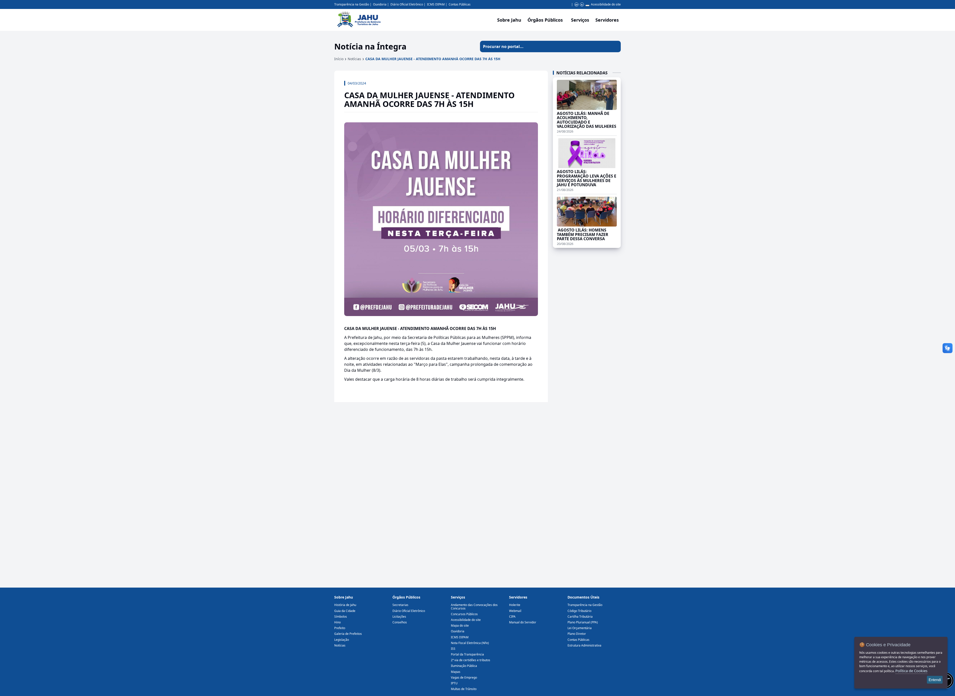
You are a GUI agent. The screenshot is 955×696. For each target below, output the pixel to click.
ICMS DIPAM (436, 4)
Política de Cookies (911, 670)
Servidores (518, 597)
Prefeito (339, 628)
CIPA (512, 616)
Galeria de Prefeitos (348, 634)
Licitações (399, 616)
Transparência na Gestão (351, 4)
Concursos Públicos (464, 614)
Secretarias (400, 605)
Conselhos (399, 622)
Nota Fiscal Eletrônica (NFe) (470, 643)
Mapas (455, 672)
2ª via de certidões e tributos (470, 660)
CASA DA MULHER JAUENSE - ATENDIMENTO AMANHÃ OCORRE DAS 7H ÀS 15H (432, 58)
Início (338, 58)
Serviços (580, 20)
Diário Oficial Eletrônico (406, 4)
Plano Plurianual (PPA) (583, 622)
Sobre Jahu (509, 20)
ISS (453, 649)
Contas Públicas (460, 4)
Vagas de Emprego (464, 677)
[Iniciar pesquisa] (615, 46)
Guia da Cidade (344, 611)
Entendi (935, 680)
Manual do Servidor (522, 622)
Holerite (514, 605)
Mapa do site (460, 625)
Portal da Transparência (467, 654)
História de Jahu (345, 605)
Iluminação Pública (464, 666)
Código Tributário (579, 611)
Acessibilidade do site (606, 4)
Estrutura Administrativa (584, 645)
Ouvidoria (379, 4)
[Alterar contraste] (587, 5)
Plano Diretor (577, 634)
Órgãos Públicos (406, 597)
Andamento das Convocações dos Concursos (474, 606)
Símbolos (340, 616)
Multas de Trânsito (464, 689)
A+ (576, 4)
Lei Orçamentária (580, 628)
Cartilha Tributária (580, 616)
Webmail (515, 611)
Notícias (354, 58)
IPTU (454, 683)
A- (582, 4)
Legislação (341, 640)
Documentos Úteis (583, 597)
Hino (337, 622)
